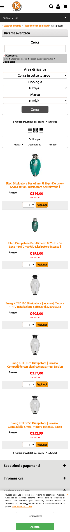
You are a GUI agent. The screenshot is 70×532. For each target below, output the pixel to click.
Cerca (35, 42)
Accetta (35, 526)
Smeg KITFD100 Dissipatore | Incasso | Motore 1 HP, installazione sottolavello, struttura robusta (35, 306)
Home (5, 58)
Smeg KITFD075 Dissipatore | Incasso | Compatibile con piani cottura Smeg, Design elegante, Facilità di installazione (35, 366)
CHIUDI (67, 494)
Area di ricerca (35, 69)
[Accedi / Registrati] (58, 6)
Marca (35, 94)
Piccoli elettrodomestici (41, 58)
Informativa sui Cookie (22, 506)
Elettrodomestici (11, 18)
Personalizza (35, 515)
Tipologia (35, 82)
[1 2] (29, 325)
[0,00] (65, 6)
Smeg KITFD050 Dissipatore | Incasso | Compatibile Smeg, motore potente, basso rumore (35, 426)
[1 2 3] (29, 205)
